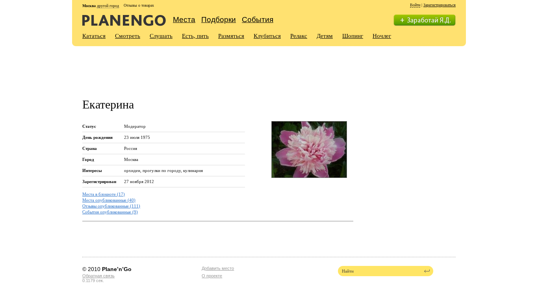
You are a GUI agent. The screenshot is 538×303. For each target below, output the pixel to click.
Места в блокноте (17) (103, 194)
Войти (415, 5)
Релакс (298, 36)
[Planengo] (124, 20)
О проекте (212, 275)
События (257, 19)
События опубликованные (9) (110, 211)
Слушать (161, 36)
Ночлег (382, 36)
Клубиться (267, 36)
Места (184, 19)
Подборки (218, 19)
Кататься (94, 36)
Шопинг (352, 36)
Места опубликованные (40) (108, 200)
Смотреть (127, 36)
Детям (325, 36)
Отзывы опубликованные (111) (111, 206)
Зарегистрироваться (439, 5)
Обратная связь (98, 275)
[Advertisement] (225, 67)
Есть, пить (195, 36)
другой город (108, 6)
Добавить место (218, 268)
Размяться (231, 36)
